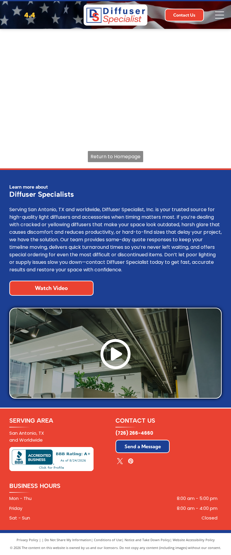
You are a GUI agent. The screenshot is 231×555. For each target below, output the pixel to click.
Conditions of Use (108, 540)
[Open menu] (219, 15)
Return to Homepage (115, 156)
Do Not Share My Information (68, 540)
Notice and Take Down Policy (147, 540)
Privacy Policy (27, 540)
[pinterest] (130, 462)
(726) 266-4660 (134, 433)
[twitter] (120, 462)
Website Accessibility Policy (194, 540)
